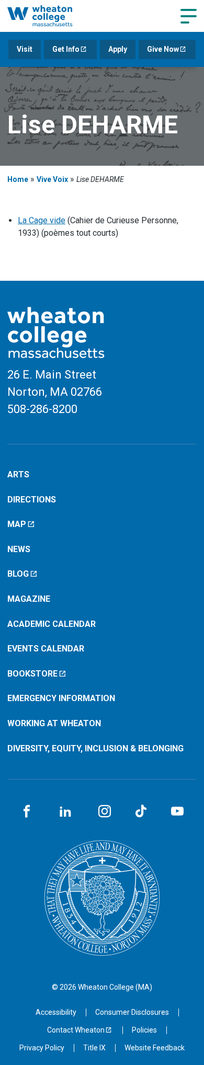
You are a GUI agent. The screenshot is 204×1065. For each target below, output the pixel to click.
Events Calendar (45, 649)
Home (17, 179)
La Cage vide (41, 220)
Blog (18, 574)
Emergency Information (61, 698)
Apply (117, 49)
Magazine (28, 599)
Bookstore (32, 674)
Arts (18, 474)
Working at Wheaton (54, 723)
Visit (24, 49)
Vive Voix (52, 179)
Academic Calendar (51, 624)
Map (16, 524)
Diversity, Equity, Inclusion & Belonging (95, 748)
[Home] (51, 16)
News (18, 549)
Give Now (163, 49)
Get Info (66, 49)
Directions (31, 500)
